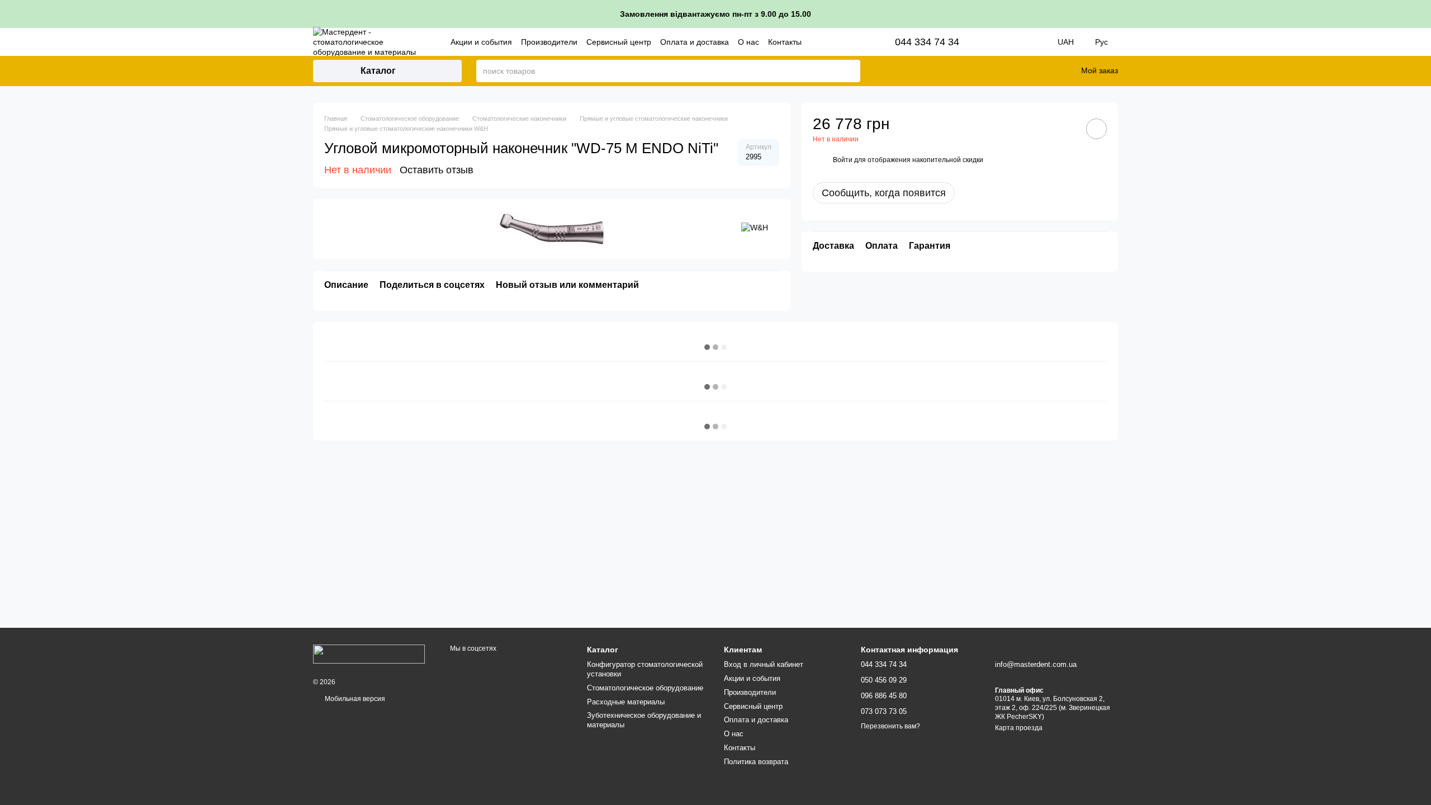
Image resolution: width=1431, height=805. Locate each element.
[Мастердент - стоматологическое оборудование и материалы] (369, 653)
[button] (1422, 14)
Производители (549, 41)
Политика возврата (756, 761)
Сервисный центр (618, 41)
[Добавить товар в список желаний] (1096, 129)
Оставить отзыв (436, 170)
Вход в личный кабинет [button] (763, 664)
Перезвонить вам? (890, 726)
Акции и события (481, 41)
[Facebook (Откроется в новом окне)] (1014, 42)
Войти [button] (842, 160)
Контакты (785, 41)
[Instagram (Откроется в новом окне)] (998, 42)
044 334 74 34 (927, 42)
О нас (748, 41)
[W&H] (754, 227)
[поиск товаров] (851, 71)
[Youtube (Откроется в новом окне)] (1029, 42)
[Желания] (1045, 71)
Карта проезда (1019, 728)
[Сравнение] (1016, 71)
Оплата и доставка (694, 41)
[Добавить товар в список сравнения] (1065, 129)
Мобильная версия (354, 699)
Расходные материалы (626, 702)
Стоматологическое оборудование (645, 688)
